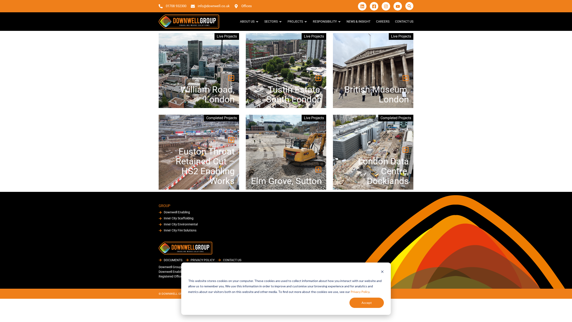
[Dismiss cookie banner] (382, 272)
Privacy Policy (360, 292)
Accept (367, 303)
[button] (409, 6)
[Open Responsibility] (339, 21)
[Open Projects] (305, 21)
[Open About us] (257, 21)
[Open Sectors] (280, 21)
